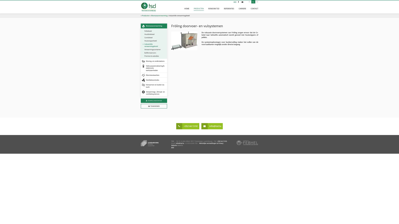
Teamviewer (155, 106)
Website (174, 145)
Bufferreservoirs (150, 53)
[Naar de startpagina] (148, 6)
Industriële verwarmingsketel (151, 45)
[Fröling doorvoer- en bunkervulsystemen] (184, 40)
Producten (199, 8)
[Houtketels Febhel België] (247, 142)
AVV (235, 2)
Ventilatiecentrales (152, 80)
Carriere (242, 8)
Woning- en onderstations (155, 61)
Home (186, 8)
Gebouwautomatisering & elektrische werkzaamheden (155, 68)
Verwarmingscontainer (152, 49)
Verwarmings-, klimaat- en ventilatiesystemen (155, 93)
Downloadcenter (155, 101)
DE (257, 2)
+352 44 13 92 (191, 126)
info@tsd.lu (215, 126)
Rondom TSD (213, 8)
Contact (254, 8)
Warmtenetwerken (152, 75)
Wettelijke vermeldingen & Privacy (211, 143)
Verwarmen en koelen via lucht (155, 86)
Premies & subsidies (151, 56)
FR (249, 2)
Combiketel (148, 38)
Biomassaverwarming (159, 16)
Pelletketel (148, 31)
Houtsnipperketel (150, 41)
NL (253, 2)
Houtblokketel (149, 34)
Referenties (229, 8)
